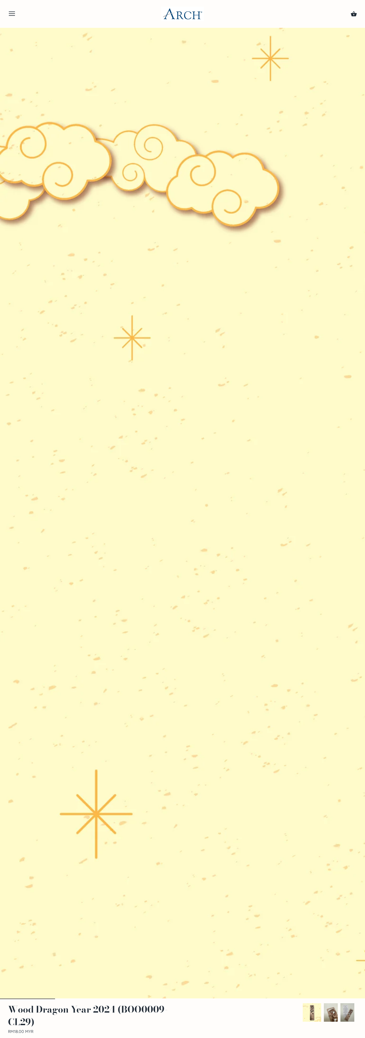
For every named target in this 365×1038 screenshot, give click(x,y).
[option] (312, 1012)
